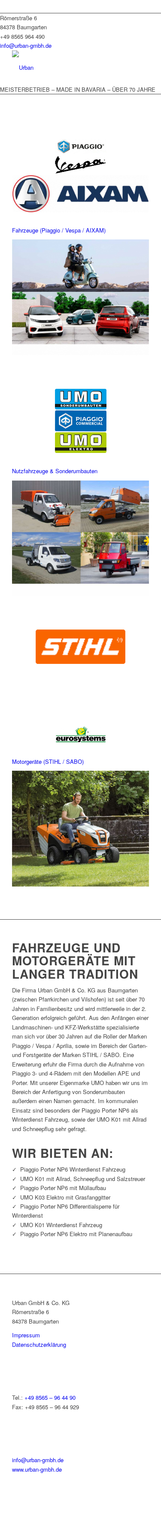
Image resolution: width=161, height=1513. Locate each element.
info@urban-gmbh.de (26, 45)
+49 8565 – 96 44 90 (50, 1397)
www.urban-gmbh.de (37, 1469)
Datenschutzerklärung (39, 1344)
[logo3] (67, 67)
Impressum (26, 1335)
